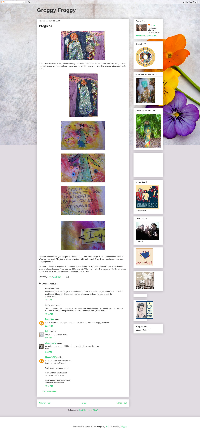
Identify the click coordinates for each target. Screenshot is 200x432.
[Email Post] (67, 277)
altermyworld (50, 343)
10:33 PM (49, 314)
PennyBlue (49, 319)
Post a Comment (49, 391)
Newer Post (44, 403)
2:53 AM (48, 352)
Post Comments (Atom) (88, 410)
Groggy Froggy (56, 10)
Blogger (123, 427)
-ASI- (108, 427)
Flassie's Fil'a (51, 357)
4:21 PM (48, 338)
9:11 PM (48, 300)
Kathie (47, 331)
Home (84, 403)
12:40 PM (49, 326)
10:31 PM (49, 386)
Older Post (122, 403)
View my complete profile (146, 35)
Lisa (153, 25)
